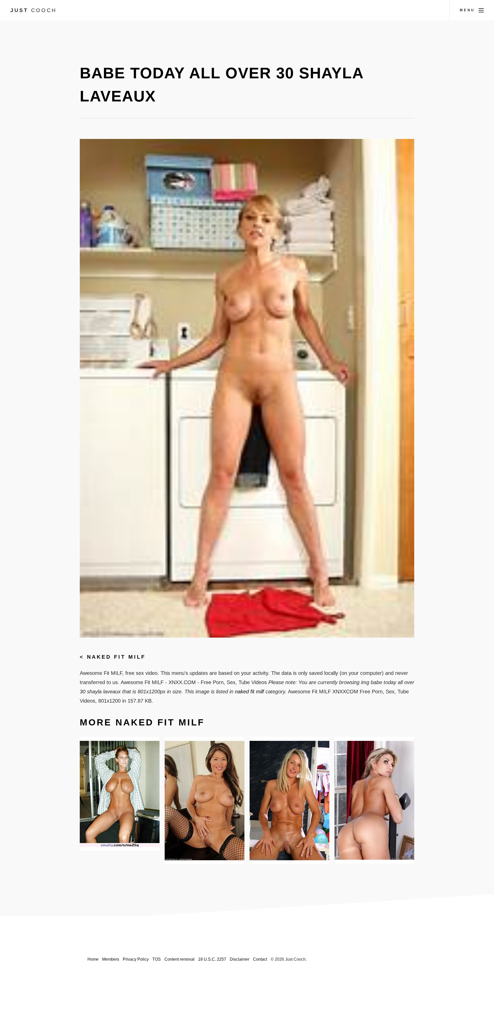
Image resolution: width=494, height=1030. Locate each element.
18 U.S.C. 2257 (212, 959)
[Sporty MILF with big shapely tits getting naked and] (374, 800)
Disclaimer (239, 959)
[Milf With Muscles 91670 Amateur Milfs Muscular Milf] (289, 800)
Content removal (179, 959)
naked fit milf (116, 657)
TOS (156, 959)
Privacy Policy (136, 959)
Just (33, 10)
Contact (260, 959)
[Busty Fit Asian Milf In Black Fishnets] (204, 800)
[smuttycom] (120, 794)
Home (93, 959)
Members (110, 959)
